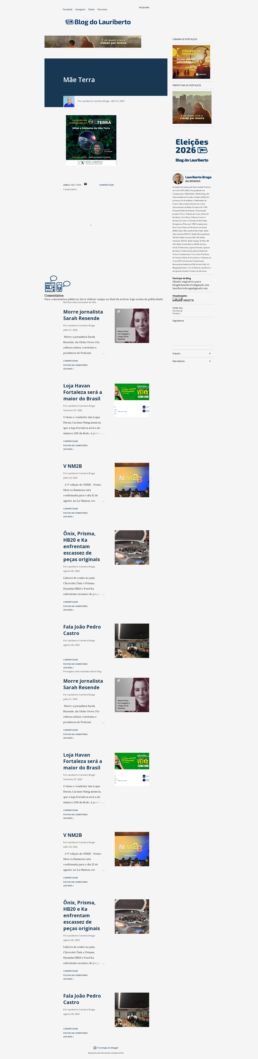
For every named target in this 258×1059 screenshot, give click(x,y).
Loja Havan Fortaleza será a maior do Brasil (82, 392)
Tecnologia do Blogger (107, 1048)
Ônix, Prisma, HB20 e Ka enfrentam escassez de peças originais (81, 546)
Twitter (91, 9)
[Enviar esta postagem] (85, 185)
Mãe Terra (76, 185)
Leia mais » (68, 368)
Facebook (68, 9)
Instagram (80, 9)
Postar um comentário (75, 365)
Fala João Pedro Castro (82, 629)
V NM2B (72, 466)
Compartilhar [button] (106, 185)
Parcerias (102, 9)
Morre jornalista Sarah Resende (83, 314)
